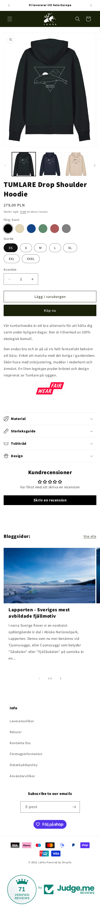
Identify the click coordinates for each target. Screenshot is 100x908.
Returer (16, 732)
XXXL (31, 259)
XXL (12, 259)
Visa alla (89, 536)
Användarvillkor (22, 776)
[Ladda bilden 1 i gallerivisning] (24, 164)
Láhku (42, 862)
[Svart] (8, 228)
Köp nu (50, 310)
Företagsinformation (26, 754)
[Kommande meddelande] (91, 5)
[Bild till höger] (94, 165)
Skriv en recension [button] (50, 500)
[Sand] (19, 228)
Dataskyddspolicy (24, 765)
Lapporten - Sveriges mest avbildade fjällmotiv (39, 612)
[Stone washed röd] (54, 228)
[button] (9, 19)
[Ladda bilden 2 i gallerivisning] (50, 164)
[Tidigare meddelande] (9, 5)
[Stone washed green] (43, 228)
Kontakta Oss (20, 743)
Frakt (23, 211)
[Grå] (66, 228)
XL (70, 248)
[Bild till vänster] (5, 165)
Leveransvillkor (22, 721)
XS (11, 248)
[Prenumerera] (74, 807)
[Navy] (31, 228)
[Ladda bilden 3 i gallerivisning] (76, 164)
